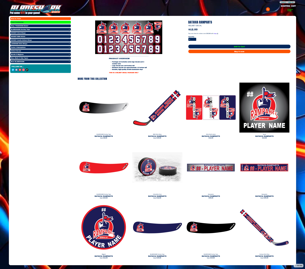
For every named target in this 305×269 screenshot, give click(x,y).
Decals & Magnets (41, 55)
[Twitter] (13, 69)
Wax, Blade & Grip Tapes (41, 58)
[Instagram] (23, 69)
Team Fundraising (17, 22)
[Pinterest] (20, 69)
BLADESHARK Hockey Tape (41, 30)
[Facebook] (16, 69)
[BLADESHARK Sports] (36, 9)
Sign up (290, 2)
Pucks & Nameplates (41, 48)
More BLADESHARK (41, 62)
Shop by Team (16, 18)
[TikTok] (26, 69)
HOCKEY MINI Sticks (18, 36)
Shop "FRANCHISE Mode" (20, 25)
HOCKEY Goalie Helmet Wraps (21, 40)
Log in (283, 2)
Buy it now (239, 52)
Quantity (191, 36)
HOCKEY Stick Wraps (41, 33)
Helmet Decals (16, 51)
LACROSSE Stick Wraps (41, 44)
